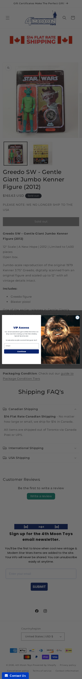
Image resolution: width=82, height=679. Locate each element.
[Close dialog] (77, 317)
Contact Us (17, 675)
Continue (21, 351)
